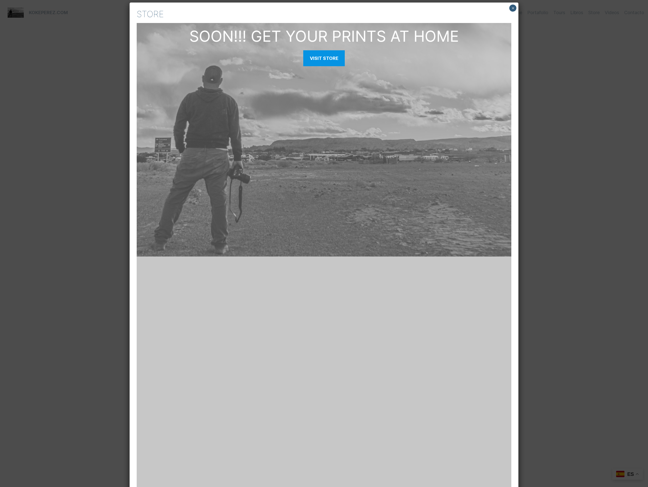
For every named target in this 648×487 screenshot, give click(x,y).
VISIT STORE (324, 58)
